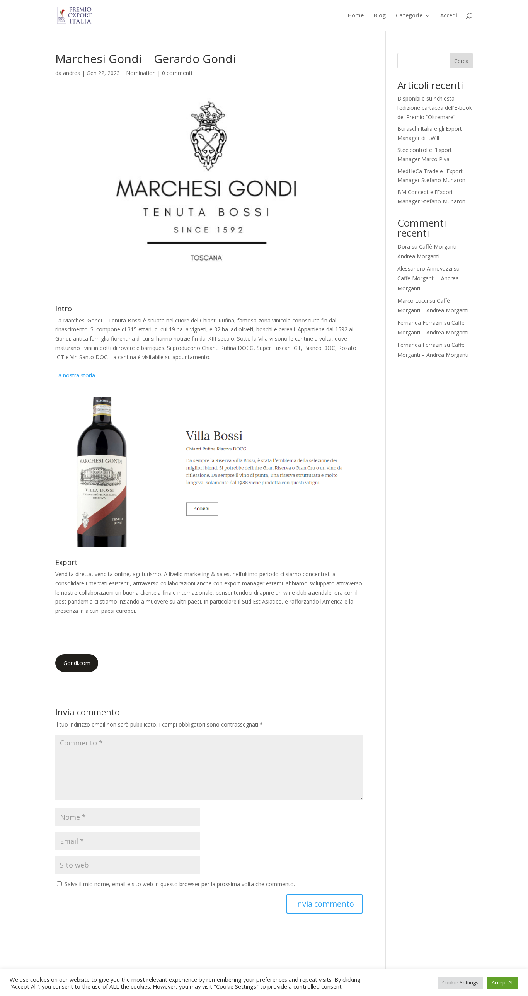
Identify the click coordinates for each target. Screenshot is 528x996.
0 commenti (177, 73)
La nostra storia (75, 375)
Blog (380, 16)
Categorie (409, 16)
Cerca (461, 61)
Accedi (448, 16)
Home (356, 16)
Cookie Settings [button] (460, 982)
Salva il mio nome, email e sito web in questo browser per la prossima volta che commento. (180, 884)
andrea (71, 73)
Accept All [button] (503, 982)
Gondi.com (76, 663)
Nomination (141, 73)
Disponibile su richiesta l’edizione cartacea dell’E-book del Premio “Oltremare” (434, 108)
